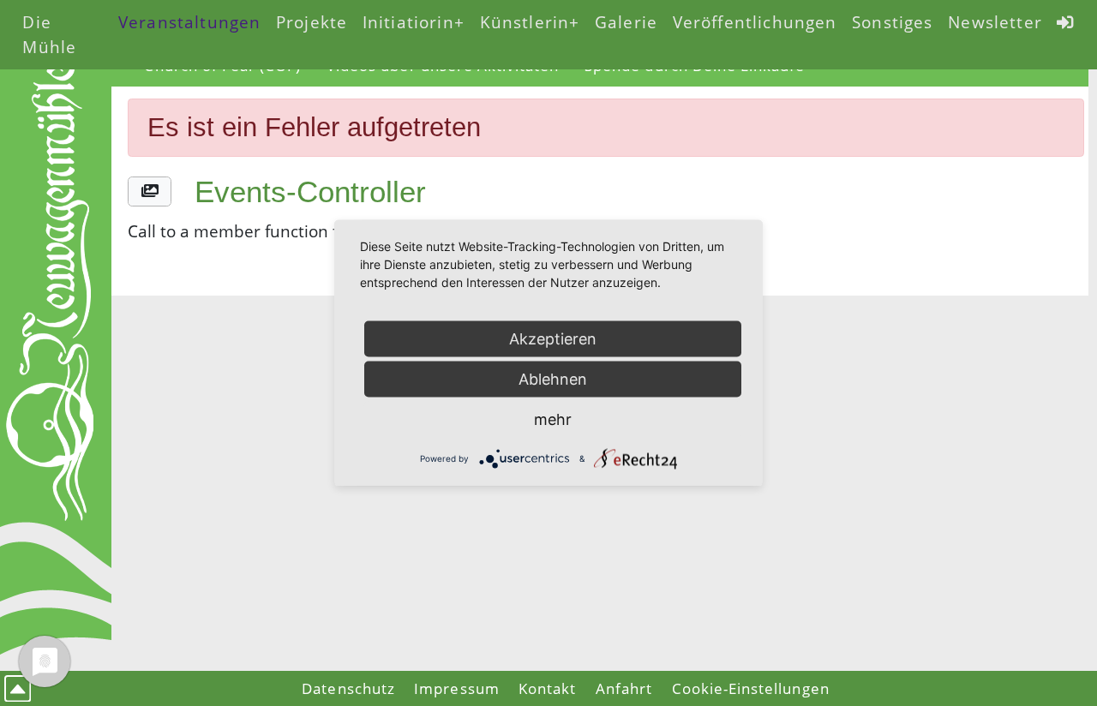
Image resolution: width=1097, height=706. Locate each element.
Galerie (626, 21)
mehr (553, 419)
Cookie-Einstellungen (751, 688)
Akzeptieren (552, 339)
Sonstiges (892, 21)
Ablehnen (553, 379)
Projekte (311, 21)
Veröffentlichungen (755, 21)
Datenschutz (348, 688)
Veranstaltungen (189, 21)
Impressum (456, 688)
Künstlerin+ (530, 21)
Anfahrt (624, 688)
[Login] (1066, 22)
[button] (149, 191)
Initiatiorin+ (414, 21)
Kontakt (547, 688)
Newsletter (995, 21)
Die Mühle (49, 34)
